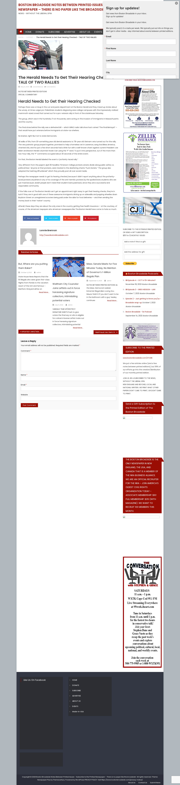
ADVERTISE (69, 31)
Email (24, 385)
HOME (28, 31)
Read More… (44, 292)
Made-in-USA (78, 711)
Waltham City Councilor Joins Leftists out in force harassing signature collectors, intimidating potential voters (66, 292)
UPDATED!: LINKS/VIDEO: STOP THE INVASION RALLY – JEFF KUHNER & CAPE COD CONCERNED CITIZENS (32, 331)
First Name (111, 48)
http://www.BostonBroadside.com (54, 235)
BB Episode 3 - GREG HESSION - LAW (140, 289)
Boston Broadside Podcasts (143, 273)
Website (24, 394)
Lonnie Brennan (38, 87)
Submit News (155, 782)
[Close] (176, 3)
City (108, 72)
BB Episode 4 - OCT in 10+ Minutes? (141, 280)
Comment (26, 351)
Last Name (111, 60)
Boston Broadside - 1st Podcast (139, 312)
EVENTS (98, 31)
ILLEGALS (22, 74)
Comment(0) (50, 87)
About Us (131, 782)
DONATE (40, 31)
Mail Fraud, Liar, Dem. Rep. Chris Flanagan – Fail (107, 332)
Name (24, 375)
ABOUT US (84, 31)
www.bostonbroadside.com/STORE (137, 358)
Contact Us (142, 782)
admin (38, 272)
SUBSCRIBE (54, 31)
